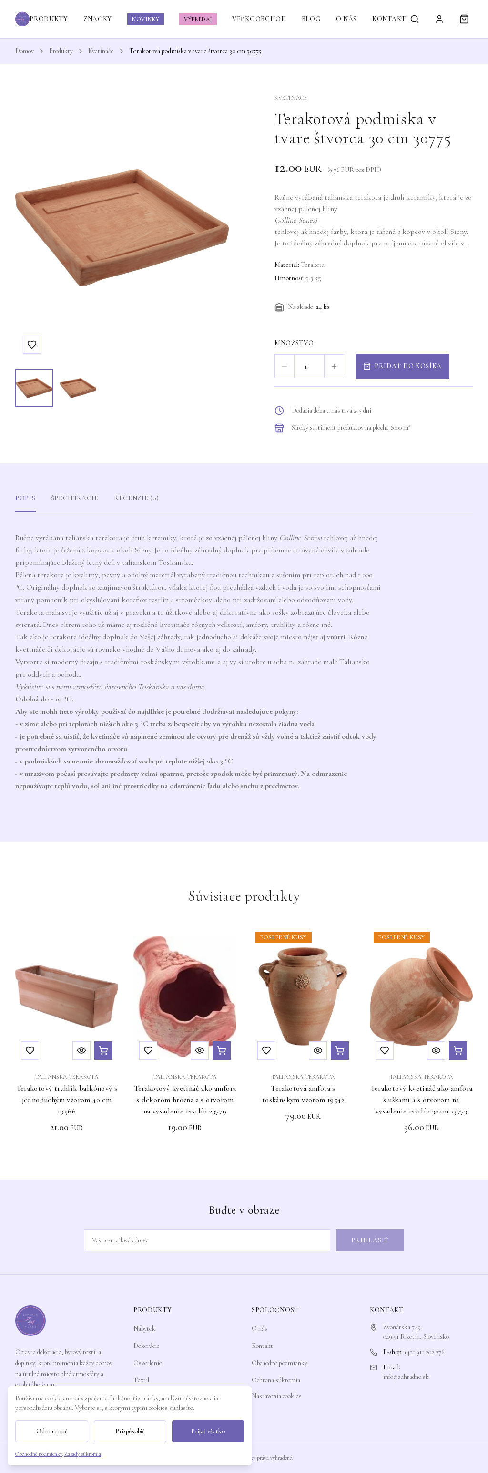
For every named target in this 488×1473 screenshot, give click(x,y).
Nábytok (144, 1329)
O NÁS (346, 19)
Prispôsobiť (129, 1431)
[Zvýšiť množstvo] (334, 366)
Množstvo (294, 343)
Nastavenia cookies (277, 1396)
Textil (141, 1380)
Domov (24, 51)
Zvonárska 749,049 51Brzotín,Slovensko (416, 1332)
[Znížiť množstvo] (284, 366)
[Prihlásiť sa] (439, 19)
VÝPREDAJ (198, 19)
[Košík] (464, 19)
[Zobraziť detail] (81, 1050)
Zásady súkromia (82, 1454)
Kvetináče (101, 51)
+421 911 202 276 (424, 1352)
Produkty (61, 51)
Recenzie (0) (136, 498)
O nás (259, 1329)
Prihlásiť (370, 1240)
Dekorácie (146, 1346)
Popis (25, 498)
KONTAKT (389, 19)
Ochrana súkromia (276, 1380)
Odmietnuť (51, 1431)
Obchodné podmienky (279, 1363)
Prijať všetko (208, 1431)
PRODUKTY (49, 19)
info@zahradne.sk (406, 1377)
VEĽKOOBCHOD (259, 19)
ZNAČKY (97, 19)
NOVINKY (145, 19)
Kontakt (262, 1346)
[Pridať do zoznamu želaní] (32, 345)
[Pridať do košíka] (103, 1050)
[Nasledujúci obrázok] (212, 227)
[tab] (34, 388)
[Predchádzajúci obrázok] (31, 227)
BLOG (311, 19)
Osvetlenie (147, 1363)
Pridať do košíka (408, 366)
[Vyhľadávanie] (414, 19)
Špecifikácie (75, 498)
